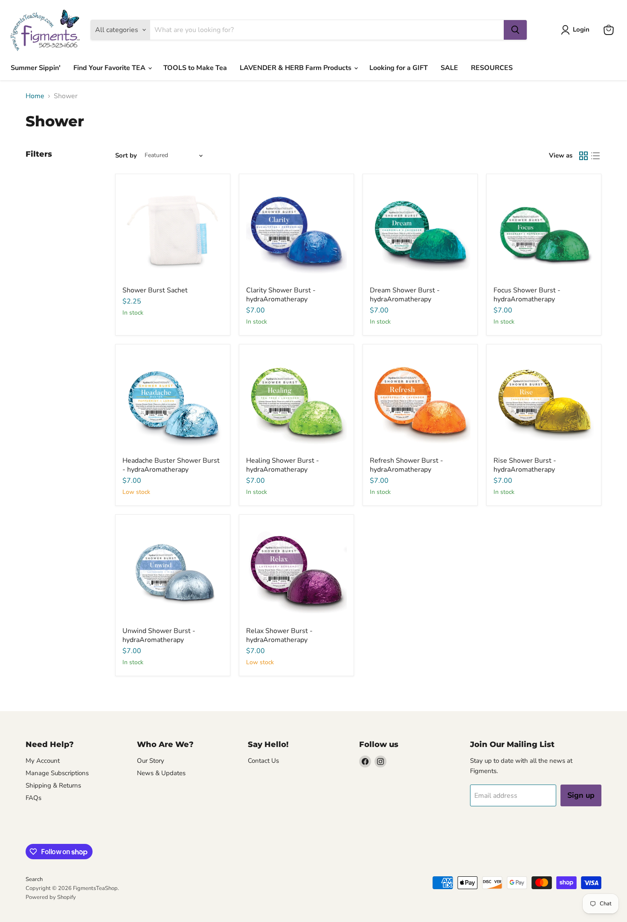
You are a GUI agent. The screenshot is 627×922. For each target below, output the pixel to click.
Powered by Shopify (51, 897)
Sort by (126, 155)
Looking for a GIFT (398, 68)
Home (35, 96)
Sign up (581, 795)
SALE (449, 68)
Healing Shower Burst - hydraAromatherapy (282, 465)
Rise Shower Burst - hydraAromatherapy (524, 465)
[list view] (595, 156)
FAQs (33, 798)
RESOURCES (492, 68)
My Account (43, 760)
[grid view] (583, 156)
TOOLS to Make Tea (195, 68)
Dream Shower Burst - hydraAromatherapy (405, 295)
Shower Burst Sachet (155, 290)
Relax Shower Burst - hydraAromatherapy (279, 635)
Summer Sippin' (36, 68)
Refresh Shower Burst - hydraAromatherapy (406, 465)
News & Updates (161, 773)
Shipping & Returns (53, 785)
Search (34, 879)
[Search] (515, 30)
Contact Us (263, 760)
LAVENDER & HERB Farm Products (296, 68)
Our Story (150, 760)
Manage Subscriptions (57, 773)
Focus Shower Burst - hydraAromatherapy (526, 295)
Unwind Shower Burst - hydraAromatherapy (158, 635)
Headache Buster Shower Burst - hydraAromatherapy (171, 465)
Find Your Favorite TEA (110, 68)
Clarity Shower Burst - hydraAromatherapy (281, 295)
